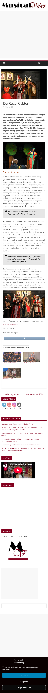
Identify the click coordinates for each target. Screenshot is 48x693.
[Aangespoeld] (12, 373)
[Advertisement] (24, 34)
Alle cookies (24, 675)
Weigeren (24, 681)
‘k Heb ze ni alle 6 (29, 363)
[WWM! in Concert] (12, 357)
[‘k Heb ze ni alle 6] (31, 357)
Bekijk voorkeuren (24, 688)
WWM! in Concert (9, 363)
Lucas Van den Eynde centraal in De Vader (17, 424)
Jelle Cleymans (11, 394)
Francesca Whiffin (35, 394)
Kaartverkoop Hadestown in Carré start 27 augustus (20, 445)
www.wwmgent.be (10, 324)
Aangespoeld (8, 379)
